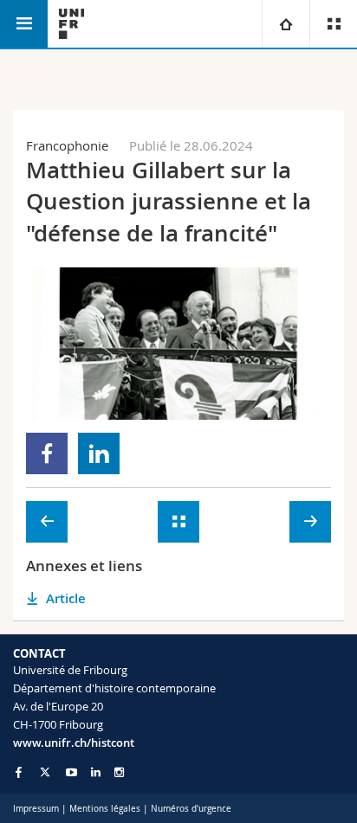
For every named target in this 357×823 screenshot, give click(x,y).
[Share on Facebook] (47, 453)
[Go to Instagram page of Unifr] (119, 772)
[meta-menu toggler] (333, 24)
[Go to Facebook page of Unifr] (18, 772)
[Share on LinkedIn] (99, 453)
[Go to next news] (310, 522)
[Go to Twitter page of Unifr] (45, 772)
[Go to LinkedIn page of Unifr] (96, 772)
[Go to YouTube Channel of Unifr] (71, 772)
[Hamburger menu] (24, 24)
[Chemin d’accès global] (285, 24)
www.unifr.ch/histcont (73, 742)
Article (66, 598)
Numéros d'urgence (191, 808)
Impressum (36, 808)
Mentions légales (104, 808)
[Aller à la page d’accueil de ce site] (71, 24)
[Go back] (178, 522)
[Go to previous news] (47, 522)
